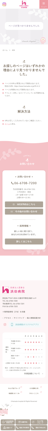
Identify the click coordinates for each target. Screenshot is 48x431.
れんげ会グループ (40, 422)
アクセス (7, 318)
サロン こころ (34, 393)
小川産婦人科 (34, 388)
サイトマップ (19, 318)
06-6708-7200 (25, 183)
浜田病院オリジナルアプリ (27, 325)
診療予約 (24, 422)
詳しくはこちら (24, 241)
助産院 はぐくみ (14, 393)
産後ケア (9, 427)
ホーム (7, 124)
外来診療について (32, 374)
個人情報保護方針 (34, 318)
